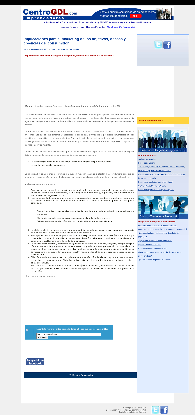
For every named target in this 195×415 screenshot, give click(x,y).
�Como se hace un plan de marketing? (154, 260)
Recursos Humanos (140, 22)
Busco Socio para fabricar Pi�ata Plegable (156, 190)
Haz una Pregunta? (95, 27)
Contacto (142, 412)
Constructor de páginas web (121, 27)
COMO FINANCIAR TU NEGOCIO (152, 186)
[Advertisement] (61, 32)
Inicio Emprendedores (128, 412)
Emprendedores (69, 22)
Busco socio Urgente (147, 163)
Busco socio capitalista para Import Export (155, 182)
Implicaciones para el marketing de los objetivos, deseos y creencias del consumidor (69, 55)
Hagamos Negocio (69, 27)
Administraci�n (52, 22)
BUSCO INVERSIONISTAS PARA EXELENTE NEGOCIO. (161, 174)
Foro (82, 27)
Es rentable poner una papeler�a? (153, 248)
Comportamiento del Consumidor (65, 49)
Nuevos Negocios (120, 22)
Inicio (26, 49)
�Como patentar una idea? (149, 244)
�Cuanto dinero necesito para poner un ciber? (157, 225)
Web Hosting (123, 410)
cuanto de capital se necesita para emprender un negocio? (162, 229)
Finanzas (83, 22)
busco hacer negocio (147, 178)
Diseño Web (111, 410)
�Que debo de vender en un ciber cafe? (155, 241)
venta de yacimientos (147, 159)
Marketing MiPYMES (100, 22)
